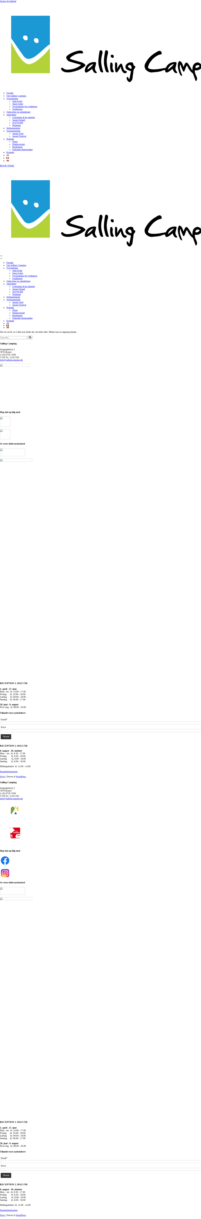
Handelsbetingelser (9, 771)
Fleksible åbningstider (22, 149)
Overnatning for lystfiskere (24, 106)
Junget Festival (19, 136)
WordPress (21, 776)
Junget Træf (17, 133)
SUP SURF (17, 122)
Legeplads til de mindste (23, 117)
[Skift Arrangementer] (51, 300)
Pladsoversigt (18, 144)
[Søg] (30, 337)
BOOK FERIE (7, 165)
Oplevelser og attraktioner (18, 112)
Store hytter (17, 104)
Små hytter (17, 101)
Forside (9, 93)
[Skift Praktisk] (51, 307)
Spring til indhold (8, 1)
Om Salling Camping (16, 96)
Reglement (17, 147)
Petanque (16, 125)
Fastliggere (17, 109)
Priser (15, 141)
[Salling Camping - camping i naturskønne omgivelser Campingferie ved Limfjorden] (100, 46)
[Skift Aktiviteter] (51, 284)
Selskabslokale (13, 128)
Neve (2, 776)
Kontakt (10, 152)
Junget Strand (18, 120)
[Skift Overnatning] (51, 268)
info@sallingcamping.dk (11, 360)
